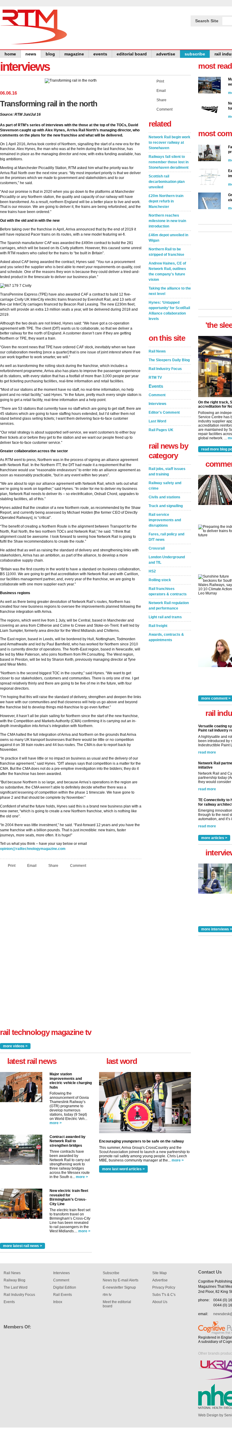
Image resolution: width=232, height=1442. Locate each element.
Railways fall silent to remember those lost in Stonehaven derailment (168, 162)
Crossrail (157, 548)
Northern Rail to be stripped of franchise (166, 252)
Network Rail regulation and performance (169, 605)
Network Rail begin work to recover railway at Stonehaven (169, 142)
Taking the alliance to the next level (170, 291)
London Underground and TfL (167, 560)
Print (11, 866)
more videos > (15, 1046)
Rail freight (158, 626)
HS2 (152, 571)
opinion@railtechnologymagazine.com (33, 849)
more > (56, 1123)
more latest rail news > (22, 1246)
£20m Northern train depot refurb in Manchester (166, 201)
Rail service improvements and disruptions (165, 520)
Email (32, 866)
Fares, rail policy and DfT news (166, 537)
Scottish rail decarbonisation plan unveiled (167, 181)
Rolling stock (160, 580)
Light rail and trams (165, 617)
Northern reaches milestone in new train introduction (167, 220)
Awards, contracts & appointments (166, 637)
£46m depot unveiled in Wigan (168, 238)
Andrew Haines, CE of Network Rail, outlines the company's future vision (167, 271)
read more (207, 752)
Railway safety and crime (165, 486)
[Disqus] (70, 952)
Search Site (206, 20)
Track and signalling (166, 506)
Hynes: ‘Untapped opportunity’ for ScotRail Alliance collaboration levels (169, 310)
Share (53, 866)
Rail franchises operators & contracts (168, 591)
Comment (78, 866)
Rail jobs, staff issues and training (167, 471)
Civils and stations (164, 497)
